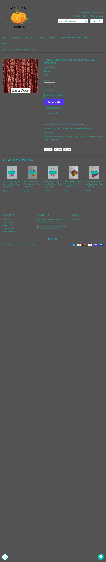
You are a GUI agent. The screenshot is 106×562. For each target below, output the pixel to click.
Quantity (46, 80)
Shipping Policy (8, 228)
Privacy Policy (8, 222)
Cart (98, 20)
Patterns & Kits (11, 37)
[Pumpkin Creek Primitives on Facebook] (49, 239)
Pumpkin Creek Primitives (15, 245)
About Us (6, 219)
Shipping (47, 75)
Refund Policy (8, 225)
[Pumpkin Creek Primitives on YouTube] (56, 239)
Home (4, 49)
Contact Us (76, 219)
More (5, 43)
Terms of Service (9, 231)
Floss (40, 37)
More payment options (54, 107)
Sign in (85, 16)
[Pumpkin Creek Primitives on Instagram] (52, 239)
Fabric (28, 37)
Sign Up (64, 227)
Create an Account (97, 16)
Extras (52, 37)
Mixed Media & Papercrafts (76, 37)
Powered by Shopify (30, 245)
